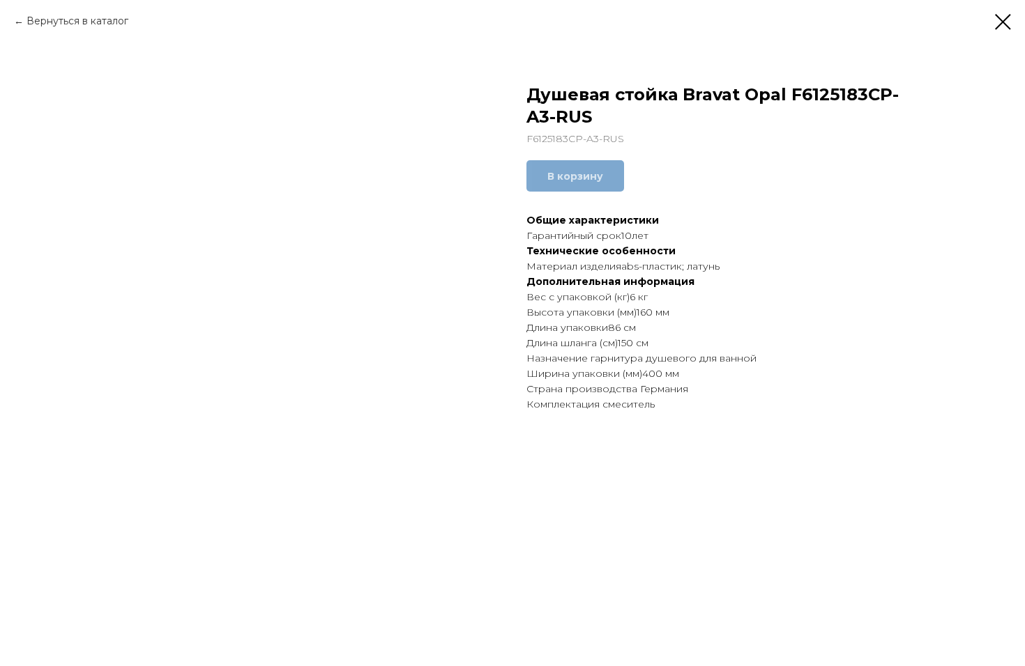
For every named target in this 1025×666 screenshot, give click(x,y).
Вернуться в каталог (77, 21)
